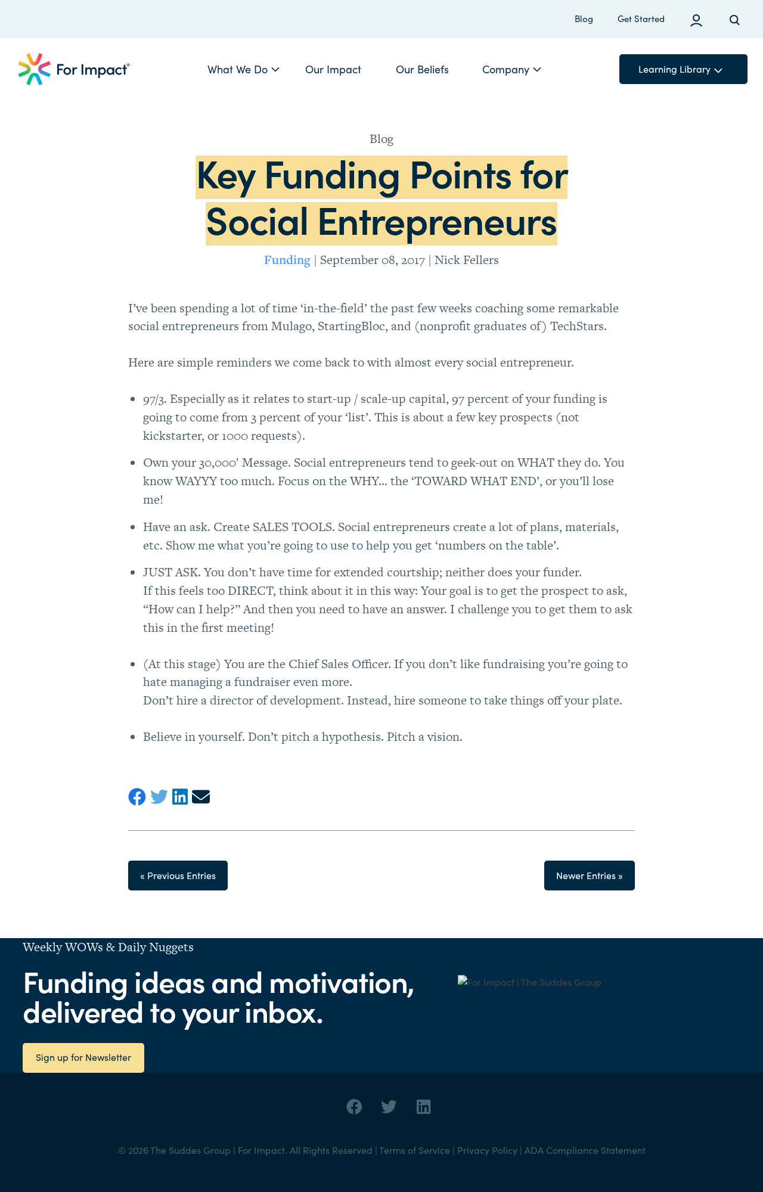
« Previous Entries (178, 875)
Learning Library (674, 69)
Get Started (641, 18)
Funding (287, 259)
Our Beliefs (422, 69)
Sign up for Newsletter (83, 1057)
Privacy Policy (487, 1150)
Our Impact (333, 69)
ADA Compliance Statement (585, 1150)
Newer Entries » (589, 875)
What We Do (237, 69)
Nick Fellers (467, 259)
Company (505, 69)
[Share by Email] (203, 797)
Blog (584, 18)
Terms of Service (414, 1150)
